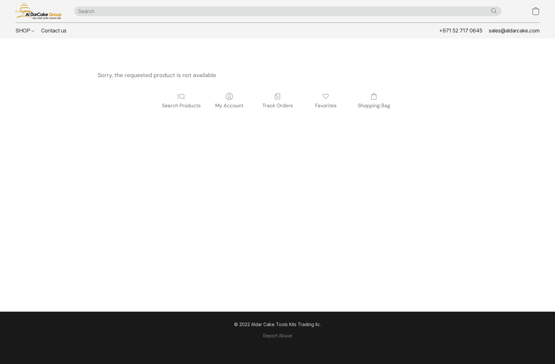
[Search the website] (494, 10)
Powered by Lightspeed (277, 347)
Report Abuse (277, 335)
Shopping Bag (374, 105)
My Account (229, 105)
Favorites (326, 105)
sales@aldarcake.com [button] (514, 30)
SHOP (23, 30)
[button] (38, 11)
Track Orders (277, 105)
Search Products (181, 105)
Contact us (53, 30)
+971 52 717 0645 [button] (460, 30)
